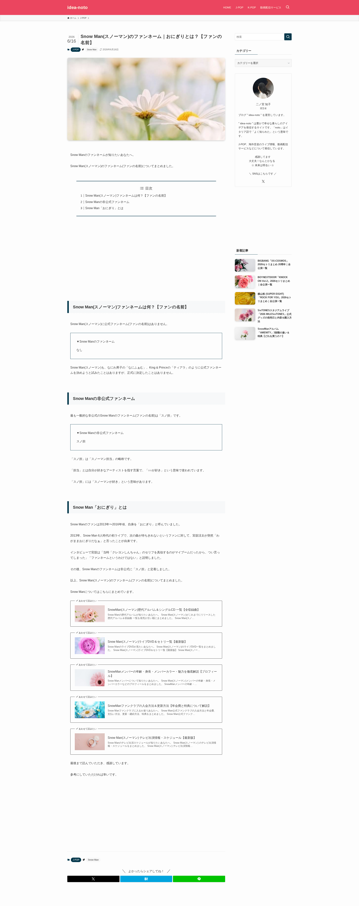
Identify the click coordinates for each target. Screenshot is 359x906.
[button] (93, 879)
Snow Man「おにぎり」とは (104, 208)
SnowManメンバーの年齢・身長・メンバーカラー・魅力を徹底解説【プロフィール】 (162, 673)
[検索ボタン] (287, 7)
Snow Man (91, 49)
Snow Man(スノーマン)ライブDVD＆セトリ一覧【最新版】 (147, 641)
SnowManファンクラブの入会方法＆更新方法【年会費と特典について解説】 (159, 705)
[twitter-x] (263, 181)
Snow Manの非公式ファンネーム (107, 202)
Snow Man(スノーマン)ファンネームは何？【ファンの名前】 (126, 195)
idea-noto (77, 7)
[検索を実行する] (288, 36)
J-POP (76, 49)
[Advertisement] (138, 256)
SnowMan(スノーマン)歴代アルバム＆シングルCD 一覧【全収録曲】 (154, 609)
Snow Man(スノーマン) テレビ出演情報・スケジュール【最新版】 (152, 737)
